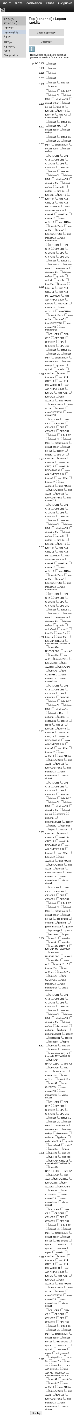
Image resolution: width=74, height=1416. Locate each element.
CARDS (50, 3)
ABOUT (6, 3)
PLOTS (18, 3)
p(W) (7, 50)
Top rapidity (9, 46)
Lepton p (9, 27)
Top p (7, 36)
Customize (46, 41)
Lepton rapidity (11, 32)
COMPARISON (34, 3)
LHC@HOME (65, 3)
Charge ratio (10, 55)
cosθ (8, 42)
